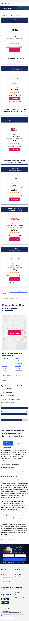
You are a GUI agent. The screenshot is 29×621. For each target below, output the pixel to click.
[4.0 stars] (17, 44)
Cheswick (4, 373)
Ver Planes (13, 50)
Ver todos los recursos (19, 579)
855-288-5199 (17, 282)
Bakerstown (18, 358)
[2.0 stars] (13, 44)
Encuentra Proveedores (5, 571)
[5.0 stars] (19, 44)
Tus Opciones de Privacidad (7, 615)
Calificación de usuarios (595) (14, 146)
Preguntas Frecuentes (19, 576)
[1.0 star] (11, 44)
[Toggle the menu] (26, 3)
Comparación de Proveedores (20, 571)
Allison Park (18, 365)
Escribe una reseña (8, 443)
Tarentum (4, 368)
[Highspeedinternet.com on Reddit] (23, 597)
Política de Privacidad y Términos (18, 613)
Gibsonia (17, 373)
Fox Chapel (18, 361)
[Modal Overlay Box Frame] (14, 554)
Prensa (16, 594)
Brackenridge (5, 377)
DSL (3, 392)
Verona (17, 375)
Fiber (3, 395)
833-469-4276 (17, 153)
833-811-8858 (17, 102)
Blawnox (17, 377)
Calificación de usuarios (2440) (14, 46)
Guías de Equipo (18, 574)
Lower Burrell (18, 370)
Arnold (4, 370)
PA (5, 539)
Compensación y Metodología (6, 613)
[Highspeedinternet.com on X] (18, 597)
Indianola (4, 361)
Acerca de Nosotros (18, 587)
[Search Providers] (12, 577)
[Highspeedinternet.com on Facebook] (16, 597)
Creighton (5, 363)
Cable (3, 388)
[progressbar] (14, 408)
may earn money (5, 0)
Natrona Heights (19, 363)
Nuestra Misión (18, 589)
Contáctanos (17, 592)
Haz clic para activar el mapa (14, 332)
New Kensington (6, 375)
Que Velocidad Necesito (5, 591)
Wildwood (17, 368)
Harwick (4, 365)
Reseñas (2, 574)
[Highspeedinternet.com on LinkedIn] (25, 597)
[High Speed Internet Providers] (7, 4)
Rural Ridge (5, 358)
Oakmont (4, 380)
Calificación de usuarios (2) (14, 196)
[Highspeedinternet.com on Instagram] (20, 597)
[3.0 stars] (15, 44)
